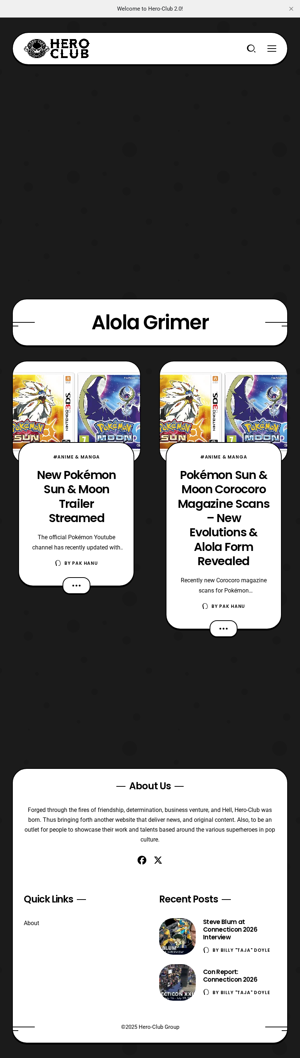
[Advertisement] (150, 116)
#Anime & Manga (76, 457)
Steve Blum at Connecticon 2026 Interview (230, 929)
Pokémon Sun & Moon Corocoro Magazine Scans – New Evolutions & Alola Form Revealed (224, 518)
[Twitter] (158, 860)
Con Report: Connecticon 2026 (230, 975)
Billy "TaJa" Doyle (245, 950)
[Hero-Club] (57, 48)
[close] (291, 9)
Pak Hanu (85, 563)
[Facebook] (142, 860)
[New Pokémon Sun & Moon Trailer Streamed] (76, 412)
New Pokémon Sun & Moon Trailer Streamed (76, 496)
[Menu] (271, 48)
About (31, 923)
